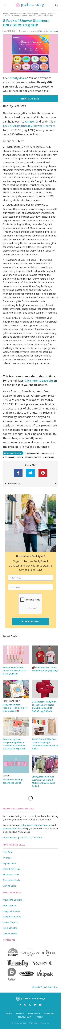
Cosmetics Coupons (33, 457)
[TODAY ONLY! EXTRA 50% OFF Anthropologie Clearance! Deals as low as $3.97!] (45, 726)
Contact (20, 1013)
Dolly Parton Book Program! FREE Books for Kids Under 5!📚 (15, 707)
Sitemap (39, 1017)
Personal (7, 776)
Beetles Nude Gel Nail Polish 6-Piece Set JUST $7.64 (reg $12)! (14, 670)
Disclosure (49, 1013)
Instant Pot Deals (11, 869)
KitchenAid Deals (11, 874)
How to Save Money (11, 701)
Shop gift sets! (30, 98)
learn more (53, 31)
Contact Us (25, 837)
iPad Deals (8, 852)
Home (5, 13)
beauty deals (18, 78)
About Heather (10, 837)
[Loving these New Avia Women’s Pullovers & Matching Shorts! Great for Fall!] (45, 764)
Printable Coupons (30, 13)
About (9, 1013)
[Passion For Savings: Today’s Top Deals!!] (16, 764)
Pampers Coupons (12, 916)
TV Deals (7, 857)
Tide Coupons (9, 905)
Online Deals (15, 13)
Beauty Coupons (47, 13)
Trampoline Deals (11, 880)
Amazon (30, 121)
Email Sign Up (34, 1013)
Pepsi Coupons (10, 927)
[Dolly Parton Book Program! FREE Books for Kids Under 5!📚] (16, 689)
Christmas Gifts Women (13, 457)
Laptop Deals (9, 863)
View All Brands (10, 933)
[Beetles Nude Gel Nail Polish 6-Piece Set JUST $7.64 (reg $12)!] (16, 655)
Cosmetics (7, 15)
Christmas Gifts (47, 453)
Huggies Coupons (11, 911)
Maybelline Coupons (12, 899)
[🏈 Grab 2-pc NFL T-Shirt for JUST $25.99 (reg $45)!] (45, 655)
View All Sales (9, 885)
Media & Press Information (45, 987)
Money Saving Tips (12, 828)
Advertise (37, 837)
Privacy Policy (24, 1017)
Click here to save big (39, 380)
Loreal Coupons (10, 922)
